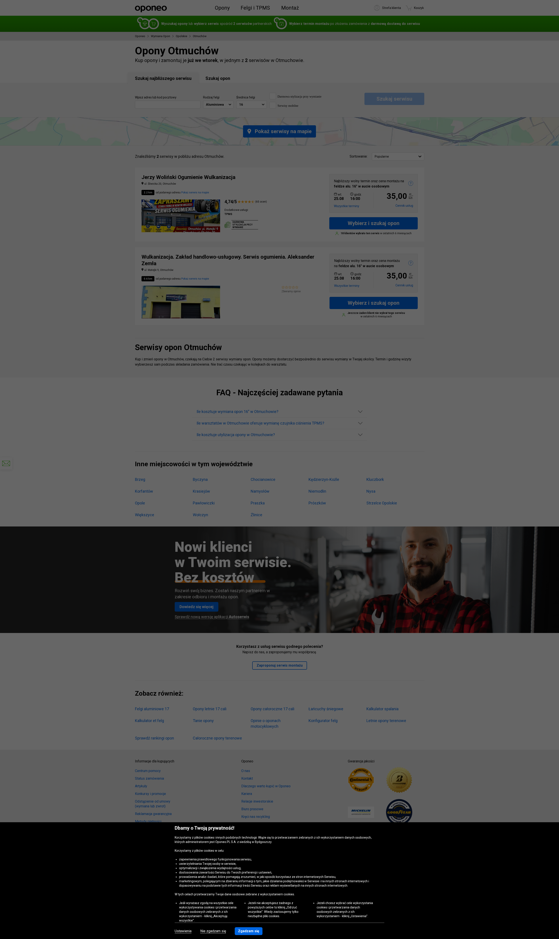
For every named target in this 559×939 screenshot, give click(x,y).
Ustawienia (183, 931)
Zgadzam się (248, 931)
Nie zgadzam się (213, 931)
